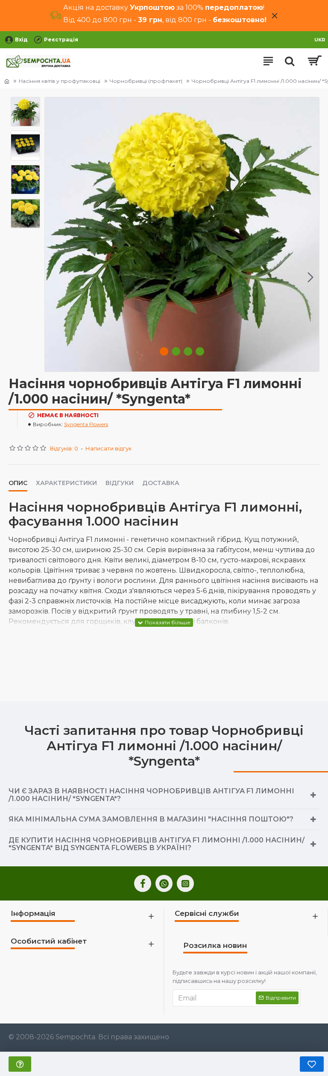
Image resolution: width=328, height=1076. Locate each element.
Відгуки (119, 483)
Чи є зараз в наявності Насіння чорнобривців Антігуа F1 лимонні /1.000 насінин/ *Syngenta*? (151, 795)
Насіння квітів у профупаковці (59, 81)
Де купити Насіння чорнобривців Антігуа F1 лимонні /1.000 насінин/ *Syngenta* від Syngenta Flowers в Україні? (157, 844)
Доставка (160, 483)
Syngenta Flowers (86, 424)
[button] (53, 277)
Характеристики (66, 483)
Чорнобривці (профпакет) (146, 81)
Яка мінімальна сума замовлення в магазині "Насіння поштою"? (151, 819)
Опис (18, 483)
